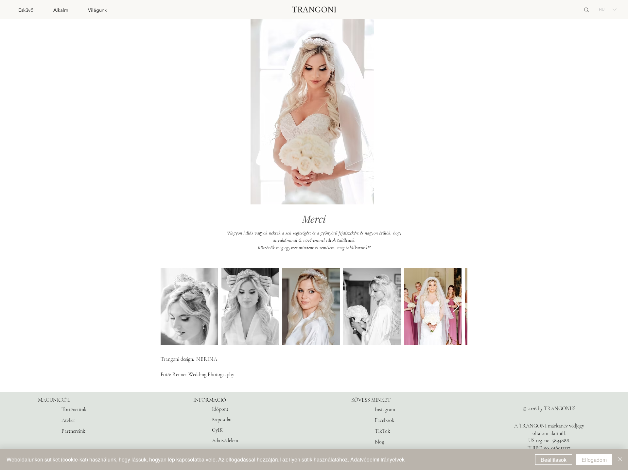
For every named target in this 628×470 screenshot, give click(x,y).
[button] (17, 10)
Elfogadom (594, 459)
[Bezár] (620, 459)
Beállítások (554, 459)
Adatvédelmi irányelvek (377, 459)
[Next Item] (456, 306)
